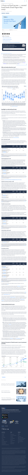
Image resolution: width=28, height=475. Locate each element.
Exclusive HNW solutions (4, 441)
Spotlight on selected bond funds (7, 39)
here (18, 63)
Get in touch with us (20, 440)
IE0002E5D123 (4, 151)
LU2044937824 (4, 223)
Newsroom (11, 439)
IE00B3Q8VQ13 (4, 170)
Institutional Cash (4, 442)
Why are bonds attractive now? (7, 37)
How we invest (3, 433)
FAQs (25, 292)
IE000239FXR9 (4, 270)
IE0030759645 (4, 273)
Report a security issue (20, 441)
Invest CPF (3, 434)
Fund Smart (18, 286)
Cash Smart (3, 439)
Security (11, 441)
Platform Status (12, 443)
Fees (10, 433)
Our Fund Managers (12, 438)
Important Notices (12, 442)
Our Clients (11, 437)
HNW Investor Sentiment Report (21, 438)
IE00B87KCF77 (4, 221)
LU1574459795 (4, 276)
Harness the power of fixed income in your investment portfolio (11, 42)
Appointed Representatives (21, 439)
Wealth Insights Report (20, 437)
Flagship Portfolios (12, 297)
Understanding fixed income (6, 40)
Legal (18, 442)
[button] (26, 1)
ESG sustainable (3, 437)
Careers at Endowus (12, 440)
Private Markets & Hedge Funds (5, 444)
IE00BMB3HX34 (4, 220)
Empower (19, 434)
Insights (19, 433)
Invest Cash (3, 436)
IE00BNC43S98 (4, 197)
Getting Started (12, 434)
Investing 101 (19, 436)
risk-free (10, 324)
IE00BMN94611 (4, 267)
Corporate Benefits (4, 443)
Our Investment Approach (13, 435)
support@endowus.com (7, 294)
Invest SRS (3, 435)
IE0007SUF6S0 (4, 152)
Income (2, 438)
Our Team (11, 436)
